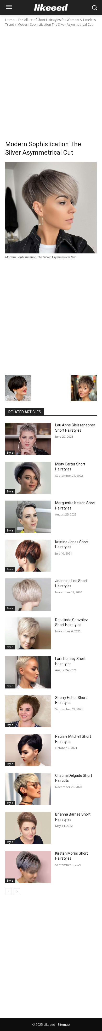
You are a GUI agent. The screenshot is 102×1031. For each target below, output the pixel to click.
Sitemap (64, 1024)
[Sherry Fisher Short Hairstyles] (28, 711)
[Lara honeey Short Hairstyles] (28, 672)
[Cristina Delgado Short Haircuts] (28, 789)
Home (9, 20)
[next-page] (17, 891)
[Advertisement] (51, 81)
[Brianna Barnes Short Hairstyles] (28, 828)
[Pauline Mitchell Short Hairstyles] (28, 750)
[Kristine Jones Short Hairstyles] (28, 556)
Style (10, 452)
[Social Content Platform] (51, 7)
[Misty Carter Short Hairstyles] (28, 478)
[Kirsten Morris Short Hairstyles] (28, 867)
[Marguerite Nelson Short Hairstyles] (28, 517)
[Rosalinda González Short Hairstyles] (28, 633)
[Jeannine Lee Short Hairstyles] (28, 594)
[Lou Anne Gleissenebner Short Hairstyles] (28, 439)
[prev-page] (8, 891)
